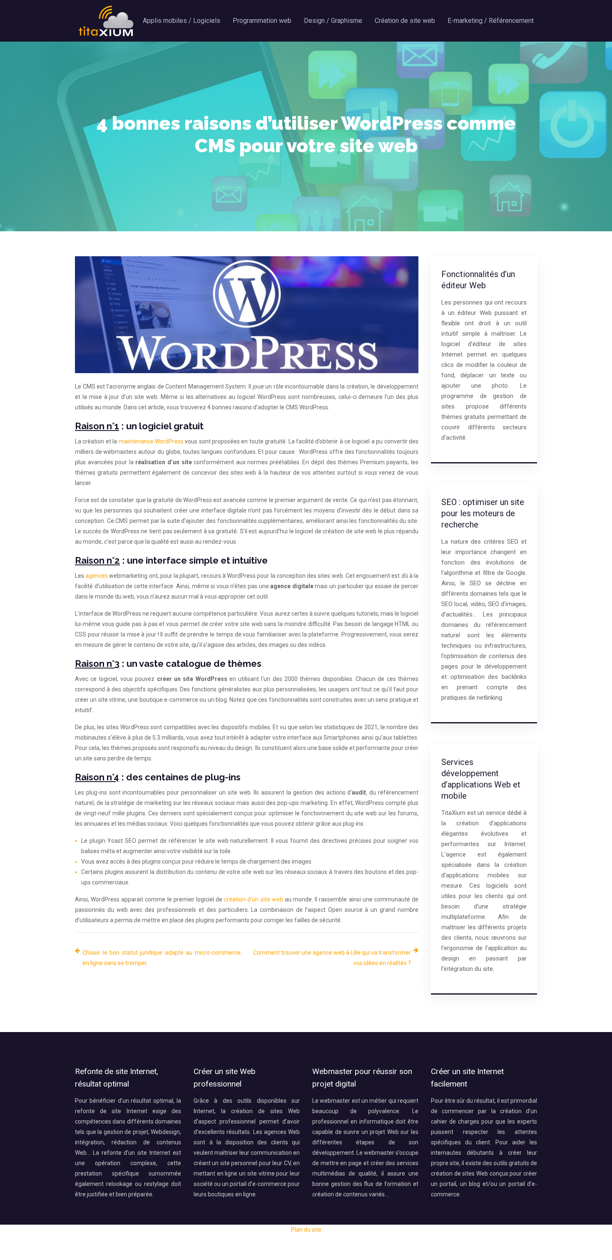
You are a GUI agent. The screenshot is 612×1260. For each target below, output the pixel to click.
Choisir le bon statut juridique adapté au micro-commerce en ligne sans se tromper (161, 957)
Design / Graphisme (333, 21)
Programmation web (262, 21)
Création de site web (405, 21)
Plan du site (306, 1229)
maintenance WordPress (151, 441)
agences (96, 575)
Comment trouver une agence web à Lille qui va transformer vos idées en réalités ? (332, 957)
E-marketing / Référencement (491, 21)
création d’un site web (253, 899)
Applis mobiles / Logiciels (181, 21)
